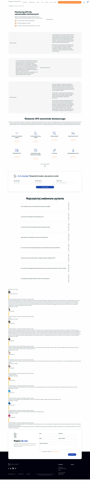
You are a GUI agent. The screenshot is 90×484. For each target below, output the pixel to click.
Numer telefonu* (62, 438)
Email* (40, 438)
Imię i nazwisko (17, 180)
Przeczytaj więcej (15, 427)
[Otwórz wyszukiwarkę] (84, 2)
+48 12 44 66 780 (61, 472)
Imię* (40, 433)
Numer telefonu (38, 180)
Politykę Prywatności (55, 451)
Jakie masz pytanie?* (43, 443)
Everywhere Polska (48, 475)
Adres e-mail (59, 180)
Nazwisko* (61, 433)
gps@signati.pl (61, 473)
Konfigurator (63, 2)
